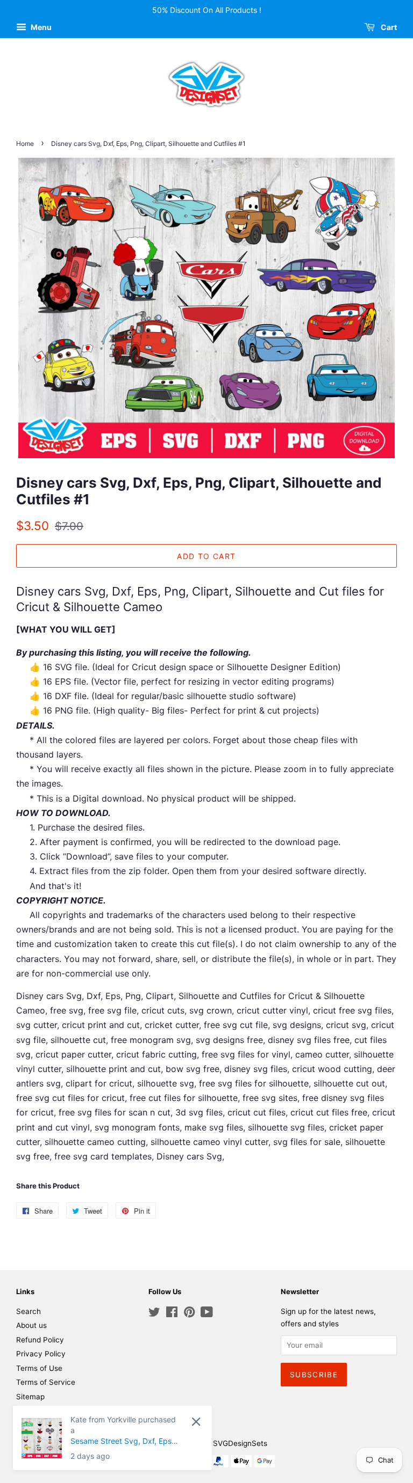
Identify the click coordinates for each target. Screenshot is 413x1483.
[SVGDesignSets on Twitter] (154, 1314)
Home (25, 144)
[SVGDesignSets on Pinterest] (189, 1314)
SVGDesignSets (240, 1443)
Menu (40, 27)
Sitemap (30, 1396)
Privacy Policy (41, 1353)
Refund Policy (40, 1339)
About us (31, 1325)
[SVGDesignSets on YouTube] (207, 1314)
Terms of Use (39, 1368)
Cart (388, 27)
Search (28, 1311)
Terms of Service (45, 1382)
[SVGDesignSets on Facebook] (172, 1314)
